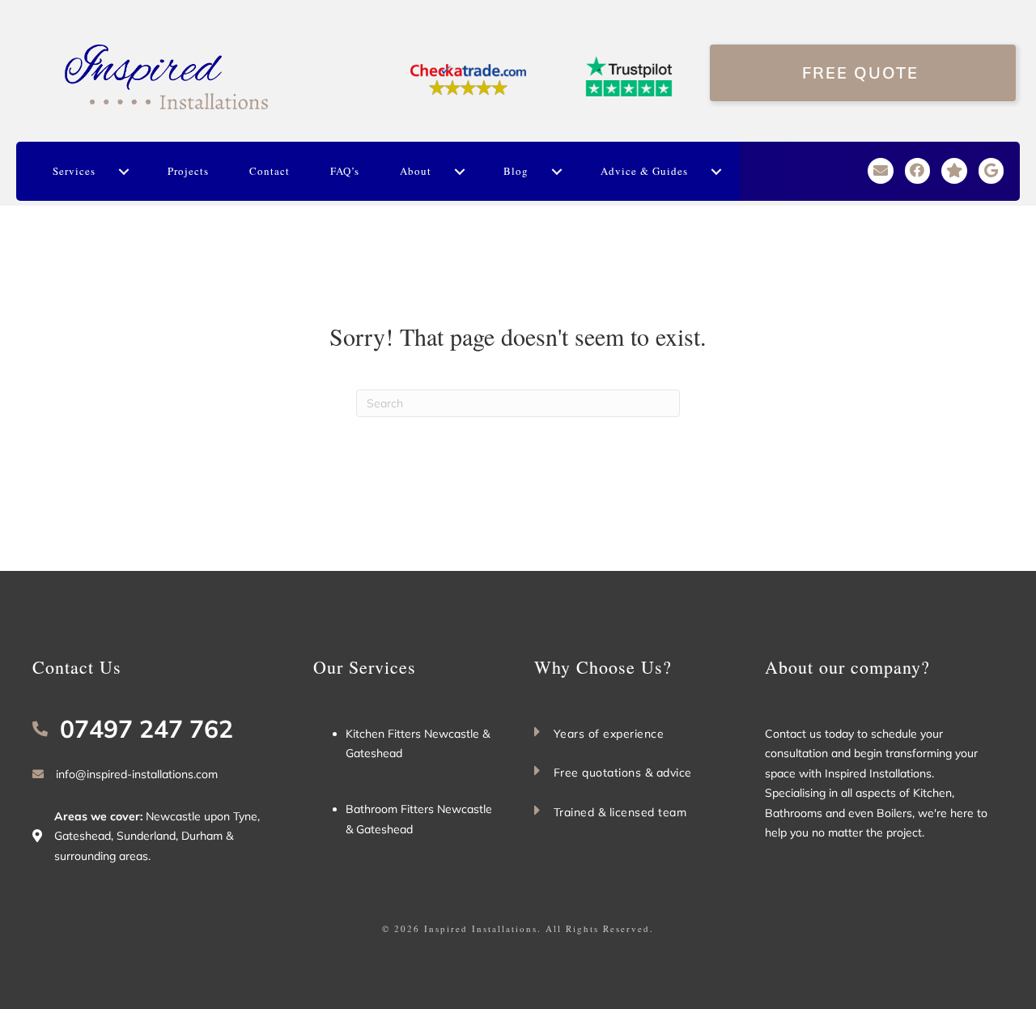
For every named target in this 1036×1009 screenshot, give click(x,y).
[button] (123, 172)
